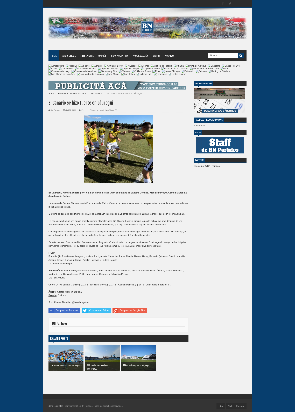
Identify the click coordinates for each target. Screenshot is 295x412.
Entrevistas (87, 55)
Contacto (240, 406)
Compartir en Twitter (99, 310)
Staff (230, 406)
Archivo (169, 55)
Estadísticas (69, 55)
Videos (156, 55)
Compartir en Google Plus (132, 310)
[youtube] (243, 3)
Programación (140, 55)
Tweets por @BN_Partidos (207, 166)
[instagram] (236, 3)
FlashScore (199, 125)
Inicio (54, 55)
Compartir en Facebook (67, 310)
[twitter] (229, 3)
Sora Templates (55, 406)
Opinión (102, 55)
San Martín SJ (111, 110)
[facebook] (223, 3)
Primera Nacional (97, 110)
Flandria (84, 110)
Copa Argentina (119, 55)
